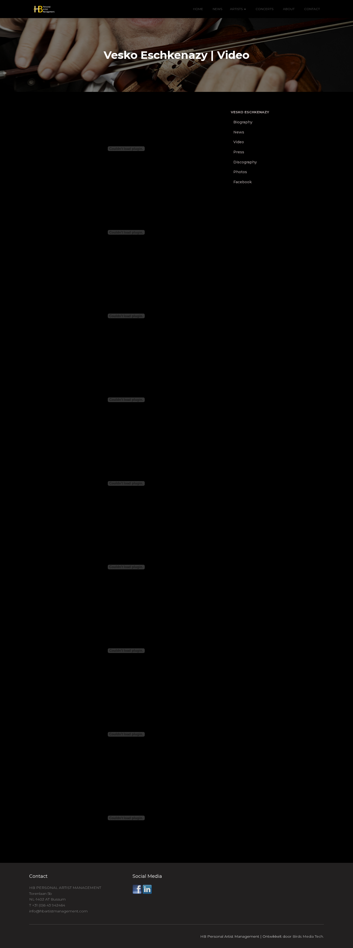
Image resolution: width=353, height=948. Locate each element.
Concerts (264, 9)
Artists (236, 9)
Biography (242, 122)
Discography (245, 162)
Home (198, 9)
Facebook (242, 182)
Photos (240, 172)
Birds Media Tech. (308, 936)
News (217, 9)
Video (238, 142)
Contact (311, 9)
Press (238, 152)
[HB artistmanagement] (42, 9)
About (288, 9)
